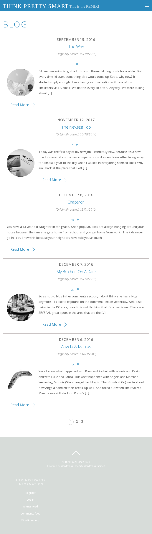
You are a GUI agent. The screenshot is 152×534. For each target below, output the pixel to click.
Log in (30, 499)
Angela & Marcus (76, 346)
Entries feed (30, 506)
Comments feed (30, 513)
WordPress (67, 466)
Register (30, 492)
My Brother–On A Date (76, 271)
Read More (19, 104)
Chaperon (76, 202)
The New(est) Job (76, 127)
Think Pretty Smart (74, 461)
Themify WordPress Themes (90, 466)
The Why (76, 46)
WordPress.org (30, 520)
